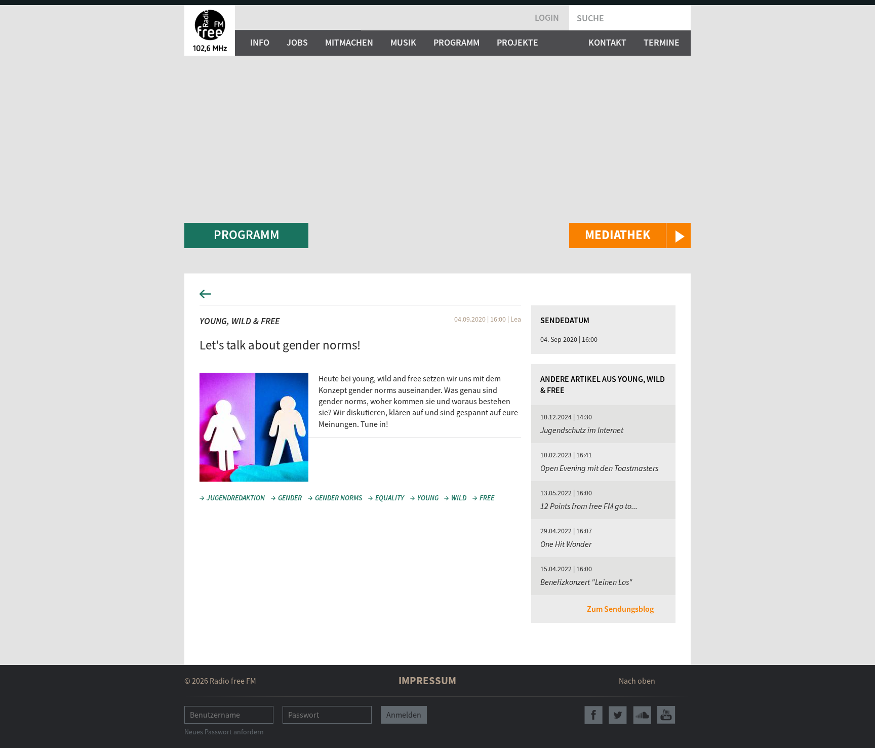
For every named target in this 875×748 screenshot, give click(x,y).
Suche (590, 18)
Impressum (427, 680)
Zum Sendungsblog (620, 609)
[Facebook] (593, 715)
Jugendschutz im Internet (581, 430)
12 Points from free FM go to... (589, 506)
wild (458, 497)
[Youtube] (666, 715)
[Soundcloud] (642, 715)
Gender (290, 497)
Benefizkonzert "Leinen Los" (586, 582)
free (487, 497)
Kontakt (607, 42)
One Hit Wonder (565, 544)
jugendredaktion (236, 497)
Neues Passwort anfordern (224, 731)
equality (389, 497)
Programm (456, 42)
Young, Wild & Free (240, 321)
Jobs (297, 42)
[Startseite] (209, 30)
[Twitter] (618, 715)
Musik (403, 42)
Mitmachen (349, 42)
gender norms (338, 497)
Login (547, 17)
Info (259, 42)
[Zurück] (437, 297)
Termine (662, 42)
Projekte (517, 42)
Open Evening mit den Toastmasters (599, 468)
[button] (630, 235)
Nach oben (637, 681)
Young (428, 497)
